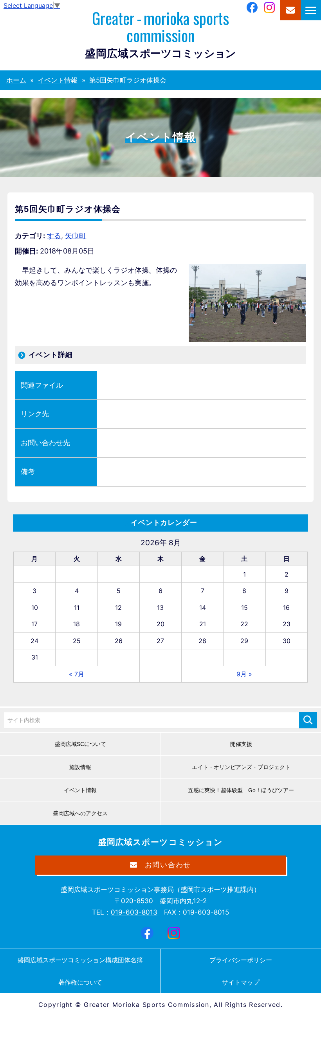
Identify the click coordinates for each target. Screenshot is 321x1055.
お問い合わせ (290, 10)
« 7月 (76, 674)
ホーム (16, 80)
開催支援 (241, 744)
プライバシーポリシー (240, 960)
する (54, 236)
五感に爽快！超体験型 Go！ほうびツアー (241, 790)
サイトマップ (241, 982)
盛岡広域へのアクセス (80, 813)
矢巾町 (75, 236)
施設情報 (80, 767)
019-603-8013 (134, 912)
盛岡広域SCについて (80, 744)
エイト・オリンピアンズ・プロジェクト (241, 767)
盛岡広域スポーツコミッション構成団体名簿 (80, 960)
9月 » (244, 674)
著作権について (80, 982)
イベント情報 (58, 80)
